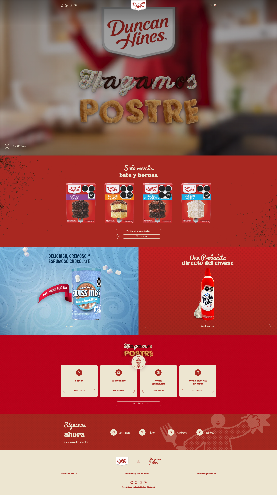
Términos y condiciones (137, 473)
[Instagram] (62, 5)
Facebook (182, 433)
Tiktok (151, 433)
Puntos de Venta (69, 473)
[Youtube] (75, 5)
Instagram (124, 433)
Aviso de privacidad (206, 473)
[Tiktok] (66, 5)
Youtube (209, 433)
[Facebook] (71, 5)
